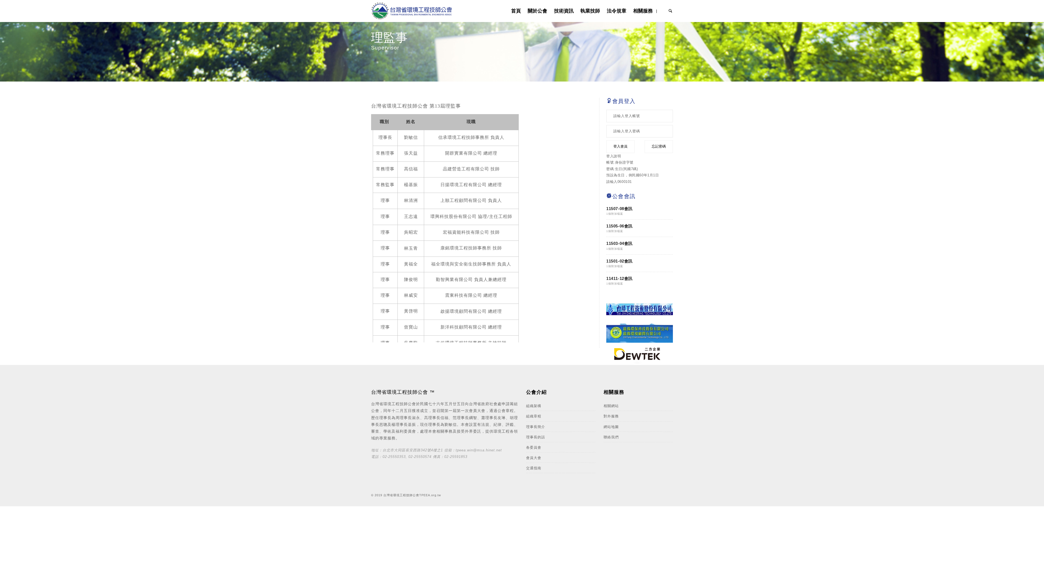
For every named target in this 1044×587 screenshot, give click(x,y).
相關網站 (611, 406)
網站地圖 (611, 427)
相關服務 (643, 11)
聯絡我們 (611, 437)
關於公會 (537, 11)
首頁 (516, 11)
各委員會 (533, 447)
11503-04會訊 (619, 243)
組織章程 (533, 416)
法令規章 (616, 11)
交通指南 (533, 468)
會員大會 (533, 458)
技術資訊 (564, 11)
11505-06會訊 (619, 226)
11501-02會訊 (619, 261)
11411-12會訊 (619, 278)
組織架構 (533, 406)
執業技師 (590, 11)
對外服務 (611, 416)
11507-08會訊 (619, 208)
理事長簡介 (535, 427)
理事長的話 (535, 437)
